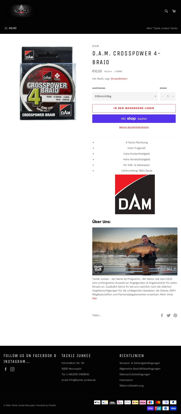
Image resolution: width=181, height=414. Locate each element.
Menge (163, 88)
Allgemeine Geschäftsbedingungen (139, 369)
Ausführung (98, 88)
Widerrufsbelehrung (131, 386)
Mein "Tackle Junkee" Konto (162, 28)
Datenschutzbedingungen (134, 374)
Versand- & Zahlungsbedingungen (139, 363)
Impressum (126, 380)
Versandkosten (118, 79)
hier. (95, 298)
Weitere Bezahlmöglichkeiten (134, 127)
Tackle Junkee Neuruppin (23, 405)
